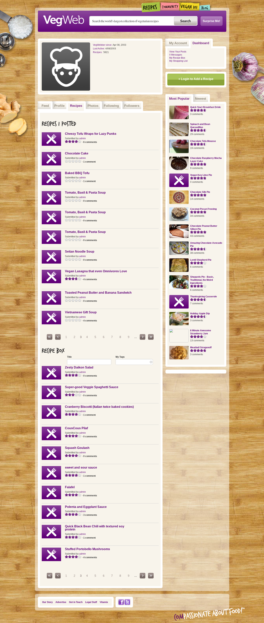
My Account (178, 43)
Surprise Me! (211, 21)
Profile (59, 106)
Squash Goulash (77, 447)
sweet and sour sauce (81, 467)
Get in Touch (76, 602)
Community (169, 6)
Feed (45, 106)
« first (49, 337)
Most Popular (180, 98)
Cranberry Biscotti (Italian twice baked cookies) (99, 406)
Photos (93, 106)
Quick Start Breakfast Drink (205, 107)
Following (111, 106)
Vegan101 (189, 6)
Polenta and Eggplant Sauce (86, 506)
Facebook (121, 602)
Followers (131, 106)
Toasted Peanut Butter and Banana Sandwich (98, 292)
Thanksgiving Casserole (203, 296)
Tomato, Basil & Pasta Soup (85, 192)
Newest (200, 98)
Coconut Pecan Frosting (203, 209)
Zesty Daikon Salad (79, 367)
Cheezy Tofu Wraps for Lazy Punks (90, 133)
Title (69, 357)
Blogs (204, 8)
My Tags (120, 357)
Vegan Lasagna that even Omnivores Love (96, 271)
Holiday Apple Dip (200, 313)
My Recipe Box (177, 57)
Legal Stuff (91, 602)
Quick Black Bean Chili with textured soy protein (94, 528)
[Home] (63, 19)
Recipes (151, 7)
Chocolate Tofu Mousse (203, 141)
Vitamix (104, 602)
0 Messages (175, 54)
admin (82, 138)
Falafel (70, 487)
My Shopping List (178, 61)
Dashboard (200, 43)
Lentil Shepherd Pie (200, 260)
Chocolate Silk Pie (200, 192)
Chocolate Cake (76, 153)
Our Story (47, 602)
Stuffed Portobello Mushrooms (87, 549)
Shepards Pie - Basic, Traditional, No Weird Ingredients (202, 280)
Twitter (127, 602)
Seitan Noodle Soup (79, 251)
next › (142, 337)
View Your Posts (177, 51)
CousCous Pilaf (76, 428)
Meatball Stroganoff (201, 347)
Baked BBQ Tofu (77, 173)
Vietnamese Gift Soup (81, 312)
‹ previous (58, 337)
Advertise (60, 602)
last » (151, 337)
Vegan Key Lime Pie (201, 175)
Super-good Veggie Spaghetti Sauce (91, 387)
